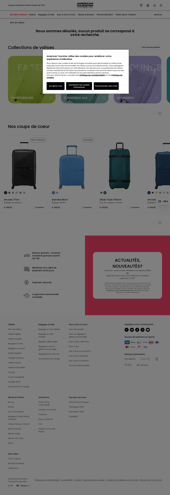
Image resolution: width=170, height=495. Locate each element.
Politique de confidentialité (92, 75)
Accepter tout (55, 86)
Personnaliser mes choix (106, 86)
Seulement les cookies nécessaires (79, 86)
